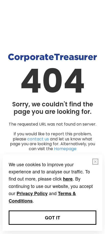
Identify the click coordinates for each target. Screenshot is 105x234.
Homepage (65, 149)
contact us (38, 139)
